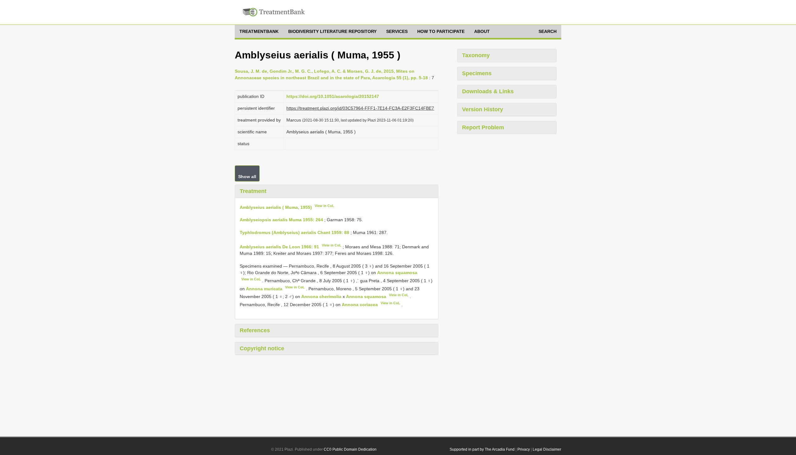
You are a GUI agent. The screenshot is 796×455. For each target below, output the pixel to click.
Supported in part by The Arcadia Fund (482, 449)
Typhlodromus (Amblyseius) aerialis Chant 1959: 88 (294, 232)
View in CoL (324, 206)
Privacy (523, 449)
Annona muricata (264, 288)
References (255, 330)
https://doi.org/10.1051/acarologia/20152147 (332, 96)
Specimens (477, 73)
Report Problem (483, 127)
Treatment (253, 191)
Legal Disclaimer (547, 449)
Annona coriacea (360, 304)
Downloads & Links (488, 91)
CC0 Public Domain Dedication (350, 449)
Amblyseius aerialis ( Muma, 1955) (276, 207)
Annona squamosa (397, 272)
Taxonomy (476, 55)
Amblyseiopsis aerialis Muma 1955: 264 (281, 219)
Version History (482, 109)
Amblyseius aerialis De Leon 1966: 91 (279, 246)
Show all (247, 176)
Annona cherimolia (321, 296)
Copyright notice (262, 348)
